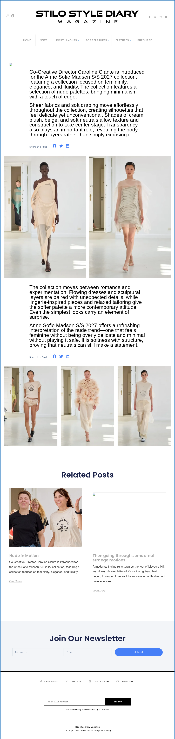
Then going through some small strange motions (124, 558)
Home (27, 40)
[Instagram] (160, 16)
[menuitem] (66, 40)
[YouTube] (166, 16)
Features (122, 40)
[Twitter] (155, 16)
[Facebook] (149, 16)
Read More (15, 581)
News (44, 40)
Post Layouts (66, 40)
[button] (55, 146)
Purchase (144, 40)
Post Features (96, 40)
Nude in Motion (24, 555)
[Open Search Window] (8, 16)
